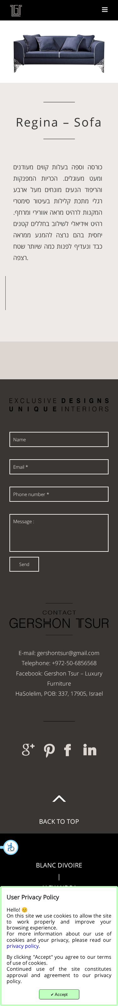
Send (24, 564)
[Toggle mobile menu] (105, 9)
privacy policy (23, 945)
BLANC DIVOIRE (59, 865)
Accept (59, 994)
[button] (9, 847)
